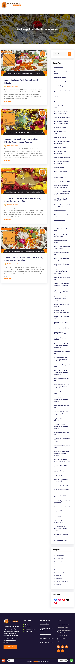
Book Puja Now (10, 647)
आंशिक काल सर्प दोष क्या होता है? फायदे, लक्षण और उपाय (61, 292)
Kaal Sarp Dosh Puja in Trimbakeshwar (60, 152)
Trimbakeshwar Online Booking (60, 132)
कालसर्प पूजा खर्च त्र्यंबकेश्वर (60, 137)
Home (26, 624)
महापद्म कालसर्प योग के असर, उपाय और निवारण (61, 379)
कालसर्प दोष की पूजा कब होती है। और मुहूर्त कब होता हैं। (62, 501)
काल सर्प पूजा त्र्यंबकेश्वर (59, 167)
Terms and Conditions (30, 629)
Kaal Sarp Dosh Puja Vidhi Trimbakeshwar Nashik (61, 112)
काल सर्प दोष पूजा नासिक (59, 220)
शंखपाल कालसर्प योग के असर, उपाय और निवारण (61, 406)
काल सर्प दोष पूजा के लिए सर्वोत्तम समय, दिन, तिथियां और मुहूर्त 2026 (61, 186)
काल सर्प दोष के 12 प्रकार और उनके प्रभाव (62, 229)
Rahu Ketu (58, 564)
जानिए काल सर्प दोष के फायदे (60, 511)
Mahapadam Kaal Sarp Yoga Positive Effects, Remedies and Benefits (61, 386)
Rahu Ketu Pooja (60, 567)
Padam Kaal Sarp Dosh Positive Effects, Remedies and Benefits (61, 399)
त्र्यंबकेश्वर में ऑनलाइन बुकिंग (60, 127)
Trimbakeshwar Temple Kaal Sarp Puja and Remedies (61, 259)
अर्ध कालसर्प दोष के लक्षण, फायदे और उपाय (62, 278)
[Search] (69, 54)
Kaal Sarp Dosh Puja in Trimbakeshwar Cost (60, 496)
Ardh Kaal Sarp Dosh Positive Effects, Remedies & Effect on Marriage (62, 285)
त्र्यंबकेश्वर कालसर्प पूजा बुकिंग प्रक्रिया (60, 241)
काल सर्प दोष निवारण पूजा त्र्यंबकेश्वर (62, 157)
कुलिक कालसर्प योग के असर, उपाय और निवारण (61, 433)
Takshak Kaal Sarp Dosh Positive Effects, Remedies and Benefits (22, 199)
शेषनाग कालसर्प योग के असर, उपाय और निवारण (61, 305)
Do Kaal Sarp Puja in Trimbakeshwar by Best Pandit (60, 528)
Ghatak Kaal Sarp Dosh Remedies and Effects (61, 333)
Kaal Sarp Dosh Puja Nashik (61, 225)
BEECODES (35, 661)
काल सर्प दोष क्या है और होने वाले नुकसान (61, 535)
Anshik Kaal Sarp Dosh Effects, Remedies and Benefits (60, 298)
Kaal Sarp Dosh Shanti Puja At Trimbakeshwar (62, 91)
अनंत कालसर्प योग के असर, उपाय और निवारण (62, 446)
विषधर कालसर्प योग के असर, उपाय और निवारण (61, 317)
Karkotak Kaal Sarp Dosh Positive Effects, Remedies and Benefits (61, 359)
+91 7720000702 (63, 635)
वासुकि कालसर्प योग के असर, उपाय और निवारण (61, 419)
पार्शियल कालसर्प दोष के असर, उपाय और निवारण (61, 265)
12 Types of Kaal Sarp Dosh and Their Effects (61, 235)
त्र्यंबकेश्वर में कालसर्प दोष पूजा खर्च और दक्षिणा (61, 490)
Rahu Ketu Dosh (58, 475)
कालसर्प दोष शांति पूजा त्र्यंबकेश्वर (61, 86)
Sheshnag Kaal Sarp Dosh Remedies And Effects (61, 311)
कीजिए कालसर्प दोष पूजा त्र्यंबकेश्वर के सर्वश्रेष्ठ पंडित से (61, 521)
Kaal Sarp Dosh (60, 555)
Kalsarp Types (60, 561)
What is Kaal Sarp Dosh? (60, 540)
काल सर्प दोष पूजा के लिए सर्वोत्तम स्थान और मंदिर (61, 200)
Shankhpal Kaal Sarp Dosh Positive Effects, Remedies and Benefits (23, 259)
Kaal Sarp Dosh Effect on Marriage (60, 466)
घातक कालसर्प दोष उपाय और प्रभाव (61, 328)
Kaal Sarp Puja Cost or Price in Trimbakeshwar (62, 142)
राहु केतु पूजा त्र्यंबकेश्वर (59, 96)
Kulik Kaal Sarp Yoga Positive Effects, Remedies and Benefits (62, 440)
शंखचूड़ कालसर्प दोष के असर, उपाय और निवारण (61, 338)
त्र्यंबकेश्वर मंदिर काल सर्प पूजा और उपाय (61, 253)
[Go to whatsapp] (71, 660)
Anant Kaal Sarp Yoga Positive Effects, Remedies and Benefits (62, 453)
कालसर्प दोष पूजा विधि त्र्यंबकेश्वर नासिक (61, 106)
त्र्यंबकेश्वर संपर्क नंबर (58, 68)
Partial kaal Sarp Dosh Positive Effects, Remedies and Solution (61, 271)
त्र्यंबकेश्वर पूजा (59, 578)
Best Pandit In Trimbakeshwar (62, 181)
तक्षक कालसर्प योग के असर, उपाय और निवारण (62, 365)
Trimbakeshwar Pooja (62, 570)
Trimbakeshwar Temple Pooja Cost (62, 215)
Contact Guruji (28, 631)
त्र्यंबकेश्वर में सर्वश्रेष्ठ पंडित (60, 177)
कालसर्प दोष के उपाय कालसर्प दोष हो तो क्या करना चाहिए (62, 480)
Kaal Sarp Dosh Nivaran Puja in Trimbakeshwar (61, 162)
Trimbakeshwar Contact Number (60, 72)
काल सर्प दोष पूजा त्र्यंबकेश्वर (60, 147)
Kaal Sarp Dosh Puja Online (61, 82)
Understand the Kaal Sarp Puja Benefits (61, 515)
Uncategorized (60, 573)
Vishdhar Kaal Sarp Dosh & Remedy (61, 323)
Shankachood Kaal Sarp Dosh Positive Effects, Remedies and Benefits (21, 140)
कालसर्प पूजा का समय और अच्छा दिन (62, 117)
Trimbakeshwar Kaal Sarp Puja (61, 172)
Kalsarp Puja (59, 558)
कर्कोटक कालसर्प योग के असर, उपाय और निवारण (62, 352)
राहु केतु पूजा (58, 584)
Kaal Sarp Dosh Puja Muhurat (62, 507)
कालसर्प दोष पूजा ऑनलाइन (59, 77)
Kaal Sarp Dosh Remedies (61, 485)
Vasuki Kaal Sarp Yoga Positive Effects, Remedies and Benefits (61, 426)
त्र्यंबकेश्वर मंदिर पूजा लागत (59, 211)
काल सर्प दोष (58, 576)
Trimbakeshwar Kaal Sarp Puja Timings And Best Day (61, 122)
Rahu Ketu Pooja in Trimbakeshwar (59, 100)
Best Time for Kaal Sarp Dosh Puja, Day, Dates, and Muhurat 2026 (62, 193)
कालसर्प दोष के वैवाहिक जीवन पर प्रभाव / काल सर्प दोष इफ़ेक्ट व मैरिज (62, 460)
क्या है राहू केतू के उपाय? (59, 471)
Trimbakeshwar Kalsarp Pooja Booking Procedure (62, 247)
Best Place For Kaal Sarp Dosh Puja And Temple (62, 205)
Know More (7, 101)
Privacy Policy (28, 626)
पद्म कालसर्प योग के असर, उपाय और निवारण (62, 392)
